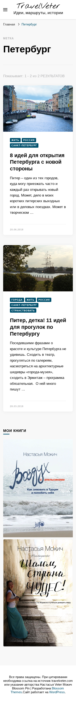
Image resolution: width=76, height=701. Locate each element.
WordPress (57, 692)
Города (17, 300)
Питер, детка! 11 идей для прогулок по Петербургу (38, 326)
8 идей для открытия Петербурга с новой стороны (37, 161)
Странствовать (23, 310)
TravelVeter (38, 6)
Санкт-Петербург (24, 145)
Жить (15, 140)
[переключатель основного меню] (5, 9)
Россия (29, 140)
